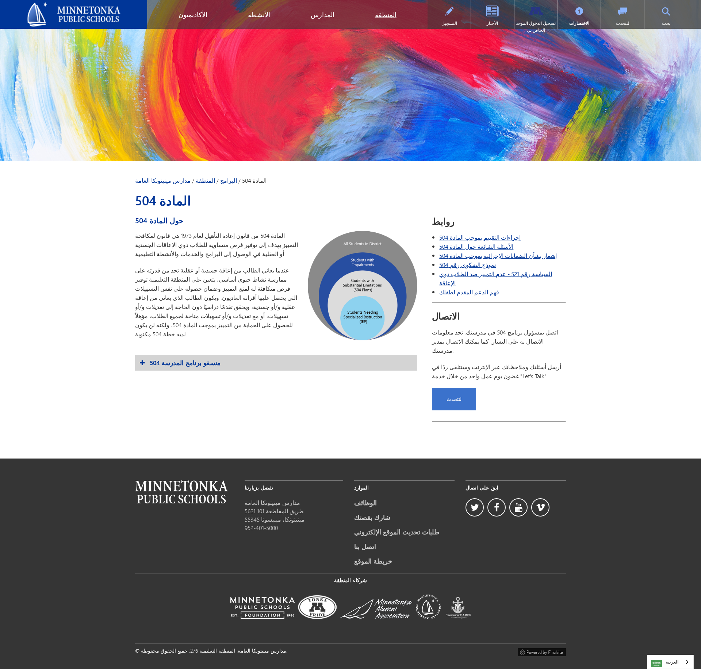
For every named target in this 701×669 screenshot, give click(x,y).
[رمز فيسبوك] (496, 507)
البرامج (228, 180)
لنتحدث (622, 23)
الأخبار (492, 23)
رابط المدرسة (181, 491)
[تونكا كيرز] (458, 624)
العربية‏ (672, 661)
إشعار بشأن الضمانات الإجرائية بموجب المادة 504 (498, 255)
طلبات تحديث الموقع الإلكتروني (396, 532)
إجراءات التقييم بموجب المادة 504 (480, 237)
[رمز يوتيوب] (518, 507)
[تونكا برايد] (317, 624)
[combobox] (670, 662)
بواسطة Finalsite (542, 651)
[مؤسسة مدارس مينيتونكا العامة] (262, 624)
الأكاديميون (193, 14)
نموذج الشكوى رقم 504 (467, 264)
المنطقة (386, 14)
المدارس (322, 14)
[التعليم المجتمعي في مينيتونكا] (428, 624)
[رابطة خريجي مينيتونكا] (376, 624)
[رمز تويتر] (475, 507)
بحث (666, 23)
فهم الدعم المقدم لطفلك (469, 292)
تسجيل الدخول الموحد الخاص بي (536, 26)
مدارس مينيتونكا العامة (31, 5)
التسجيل (449, 23)
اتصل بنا (365, 546)
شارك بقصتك (372, 517)
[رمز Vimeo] (540, 507)
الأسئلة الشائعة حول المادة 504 (476, 246)
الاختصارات (579, 23)
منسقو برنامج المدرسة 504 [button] (185, 362)
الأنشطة (259, 14)
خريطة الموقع (373, 561)
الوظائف (365, 502)
